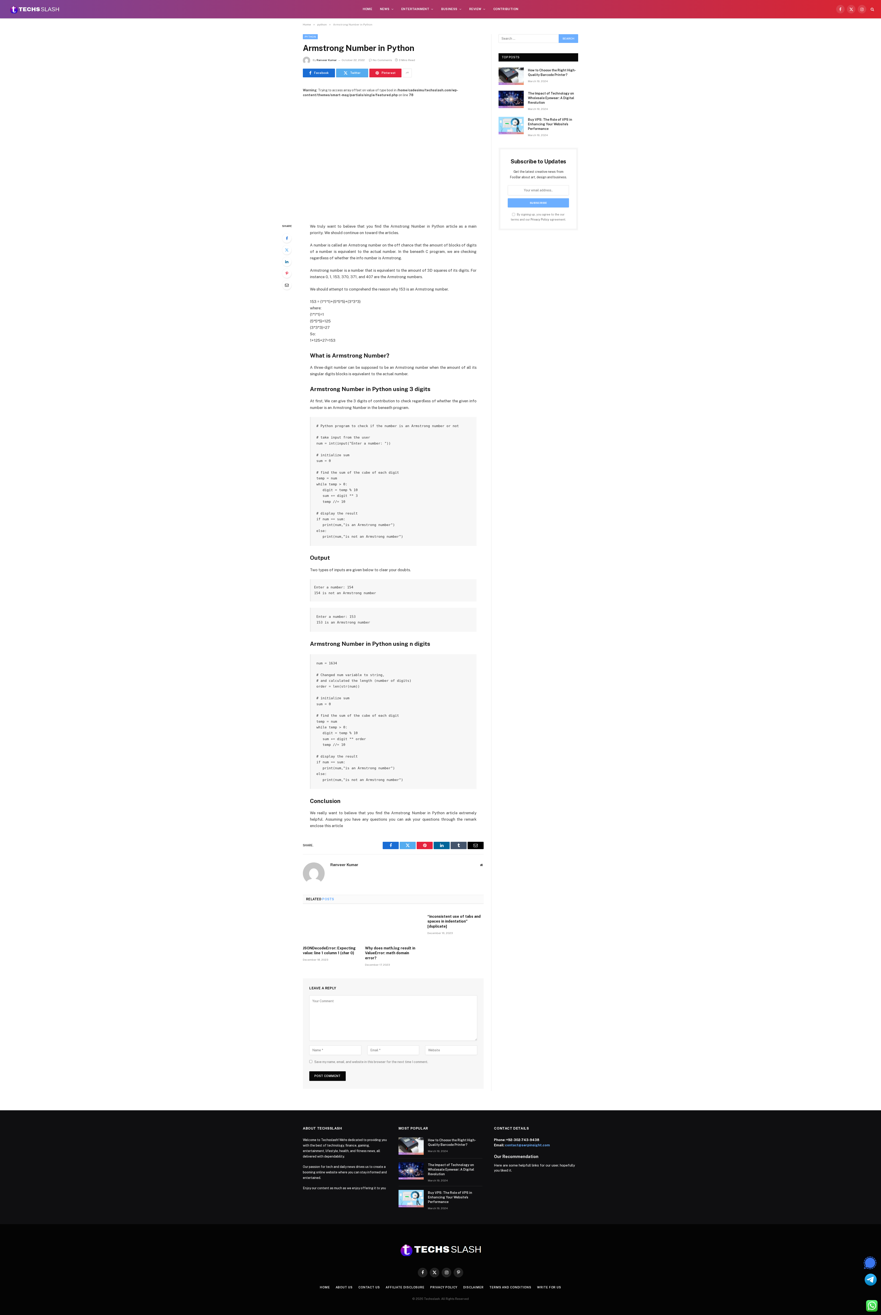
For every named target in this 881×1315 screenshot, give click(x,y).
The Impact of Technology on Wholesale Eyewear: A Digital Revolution (551, 98)
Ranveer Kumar (327, 60)
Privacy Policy (540, 219)
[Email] (286, 285)
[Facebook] (286, 238)
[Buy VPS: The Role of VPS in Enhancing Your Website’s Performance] (511, 125)
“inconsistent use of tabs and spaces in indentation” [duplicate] (454, 921)
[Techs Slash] (34, 9)
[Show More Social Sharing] (407, 73)
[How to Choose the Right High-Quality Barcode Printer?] (511, 76)
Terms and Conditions (510, 1287)
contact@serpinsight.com (527, 1145)
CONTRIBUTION (506, 9)
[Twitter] (286, 250)
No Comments (382, 60)
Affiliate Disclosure (405, 1287)
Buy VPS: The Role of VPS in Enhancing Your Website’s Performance (550, 124)
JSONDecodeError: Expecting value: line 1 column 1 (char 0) (329, 950)
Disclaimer (473, 1287)
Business (449, 9)
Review (475, 9)
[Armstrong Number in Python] (393, 157)
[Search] (872, 9)
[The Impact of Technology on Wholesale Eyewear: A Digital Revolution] (511, 99)
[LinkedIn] (286, 261)
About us (344, 1287)
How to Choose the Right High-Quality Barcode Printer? (552, 72)
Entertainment (415, 9)
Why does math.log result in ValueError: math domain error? (390, 953)
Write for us (549, 1287)
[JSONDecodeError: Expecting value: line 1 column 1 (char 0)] (331, 926)
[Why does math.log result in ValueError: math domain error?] (393, 926)
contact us (369, 1287)
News (385, 9)
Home (367, 9)
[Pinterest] (286, 273)
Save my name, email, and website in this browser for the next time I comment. (371, 1062)
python (310, 36)
